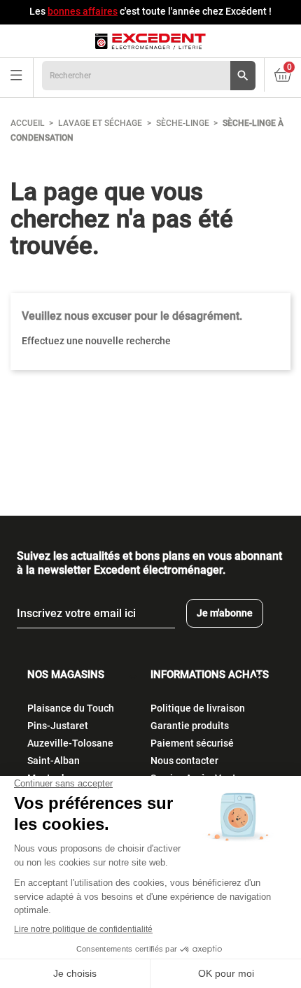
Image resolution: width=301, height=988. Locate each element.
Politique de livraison (197, 708)
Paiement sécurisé (192, 743)
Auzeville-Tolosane (70, 743)
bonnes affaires (83, 11)
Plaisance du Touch (70, 708)
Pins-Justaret (57, 725)
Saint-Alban (53, 760)
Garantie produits (189, 725)
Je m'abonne (225, 613)
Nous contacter (184, 760)
